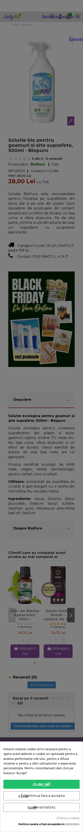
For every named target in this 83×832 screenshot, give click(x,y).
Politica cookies (68, 818)
